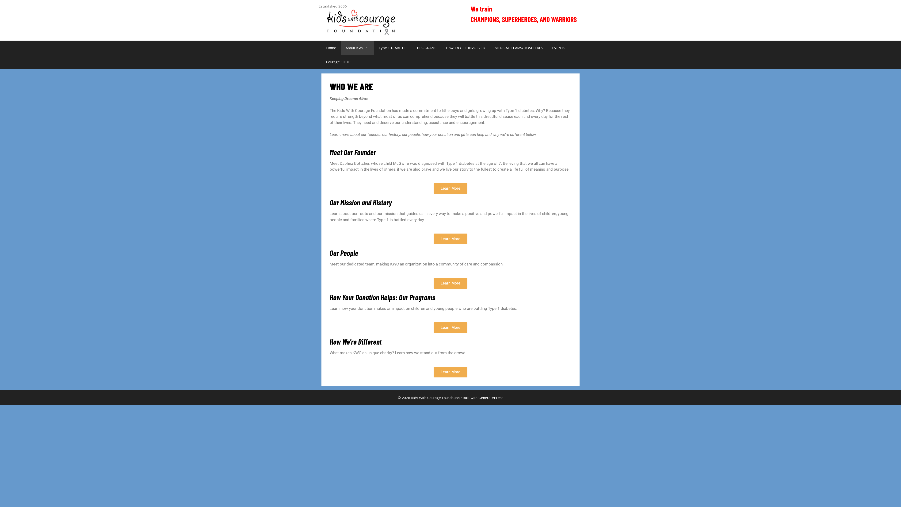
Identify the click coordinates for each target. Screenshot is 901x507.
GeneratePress (491, 397)
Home (331, 47)
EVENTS (558, 47)
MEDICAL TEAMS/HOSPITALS (519, 47)
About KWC (355, 47)
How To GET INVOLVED (465, 47)
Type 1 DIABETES (393, 47)
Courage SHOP (338, 61)
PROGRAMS (426, 47)
